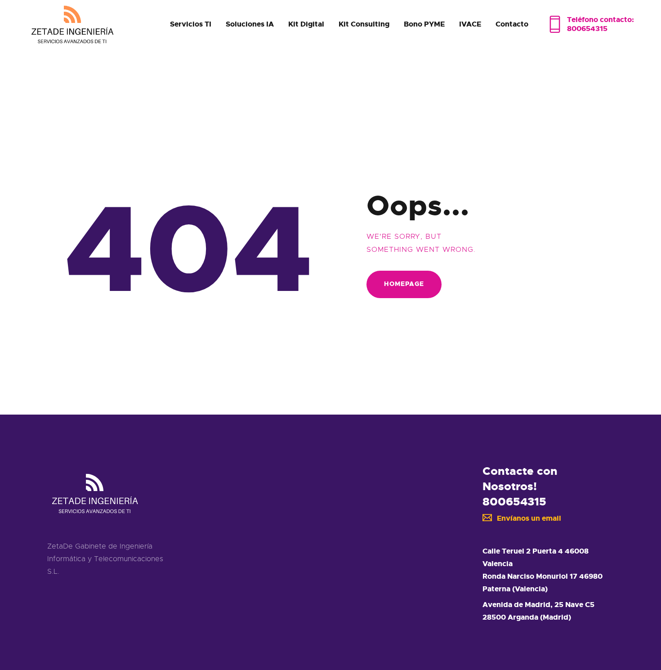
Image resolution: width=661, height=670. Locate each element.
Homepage (404, 284)
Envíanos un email (529, 518)
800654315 (514, 501)
